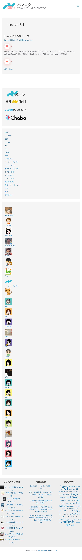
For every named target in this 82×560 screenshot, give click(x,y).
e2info (62, 491)
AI (60, 486)
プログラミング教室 (75, 519)
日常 (6, 188)
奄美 (60, 522)
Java (6, 149)
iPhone (62, 497)
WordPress (8, 159)
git (63, 494)
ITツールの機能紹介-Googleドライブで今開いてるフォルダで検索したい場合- (41, 494)
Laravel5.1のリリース (16, 36)
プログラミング (64, 519)
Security (72, 503)
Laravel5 (63, 500)
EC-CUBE (8, 136)
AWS (6, 132)
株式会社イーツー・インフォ (47, 550)
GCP (6, 139)
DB (77, 489)
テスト (65, 516)
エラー (61, 514)
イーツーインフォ (73, 508)
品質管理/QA (9, 182)
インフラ (65, 508)
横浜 (6, 191)
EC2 (74, 492)
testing (62, 506)
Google (7, 142)
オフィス (66, 514)
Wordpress (70, 506)
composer (72, 489)
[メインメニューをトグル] (78, 6)
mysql (77, 500)
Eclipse (78, 492)
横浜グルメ (8, 195)
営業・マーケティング (12, 185)
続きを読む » (8, 69)
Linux (68, 500)
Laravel (7, 40)
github (67, 494)
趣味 (72, 525)
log (72, 500)
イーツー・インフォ (11, 162)
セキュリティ (9, 175)
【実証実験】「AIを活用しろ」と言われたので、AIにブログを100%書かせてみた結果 (41, 509)
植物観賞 (69, 522)
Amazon (65, 486)
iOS (6, 146)
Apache (72, 486)
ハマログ (24, 5)
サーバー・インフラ (11, 168)
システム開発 (18, 40)
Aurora (78, 486)
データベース (73, 517)
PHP (11, 40)
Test (78, 503)
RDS (67, 503)
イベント (78, 506)
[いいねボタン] (7, 46)
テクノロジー (9, 178)
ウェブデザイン (10, 165)
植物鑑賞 (78, 522)
